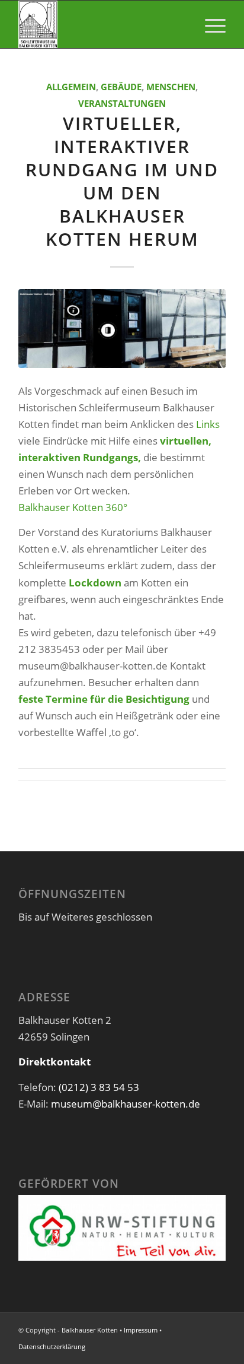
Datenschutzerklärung (51, 1346)
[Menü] (209, 24)
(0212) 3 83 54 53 (99, 1087)
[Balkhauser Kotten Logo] (101, 24)
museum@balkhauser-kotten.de (125, 1104)
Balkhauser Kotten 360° (72, 507)
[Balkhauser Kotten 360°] (122, 328)
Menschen (170, 87)
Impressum (141, 1329)
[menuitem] (209, 24)
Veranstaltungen (122, 103)
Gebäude (121, 87)
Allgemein (71, 87)
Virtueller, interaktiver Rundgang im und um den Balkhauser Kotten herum (122, 181)
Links (208, 424)
